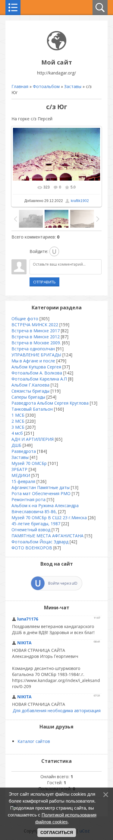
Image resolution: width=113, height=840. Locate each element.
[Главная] (56, 49)
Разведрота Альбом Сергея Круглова (50, 403)
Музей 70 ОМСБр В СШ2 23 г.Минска (49, 517)
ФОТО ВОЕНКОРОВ (31, 548)
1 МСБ (17, 415)
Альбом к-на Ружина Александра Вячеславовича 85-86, (45, 508)
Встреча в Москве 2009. (36, 343)
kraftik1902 (80, 201)
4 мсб (17, 433)
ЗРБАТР (19, 469)
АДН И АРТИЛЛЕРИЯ (32, 439)
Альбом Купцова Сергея (36, 367)
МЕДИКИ (20, 475)
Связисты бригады (30, 391)
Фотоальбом (46, 86)
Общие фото (24, 318)
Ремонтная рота (28, 499)
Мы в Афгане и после (33, 361)
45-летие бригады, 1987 (35, 523)
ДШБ (16, 445)
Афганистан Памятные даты (40, 487)
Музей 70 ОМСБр (29, 463)
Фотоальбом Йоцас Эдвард (39, 542)
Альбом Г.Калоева (30, 385)
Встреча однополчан (33, 349)
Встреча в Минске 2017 (35, 330)
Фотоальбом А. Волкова (36, 373)
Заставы (72, 86)
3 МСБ (17, 427)
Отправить (44, 282)
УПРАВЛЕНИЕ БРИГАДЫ (36, 355)
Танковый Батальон (32, 409)
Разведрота (23, 451)
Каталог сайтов (33, 741)
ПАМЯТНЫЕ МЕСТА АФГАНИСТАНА (47, 535)
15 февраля (23, 481)
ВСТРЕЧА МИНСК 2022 (34, 324)
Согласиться (56, 832)
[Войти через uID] (54, 251)
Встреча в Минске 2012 (35, 336)
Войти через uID (62, 583)
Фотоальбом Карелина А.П (39, 379)
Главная (19, 86)
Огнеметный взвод (30, 529)
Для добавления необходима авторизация (57, 710)
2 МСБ (17, 421)
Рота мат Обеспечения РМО (41, 493)
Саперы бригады (28, 397)
